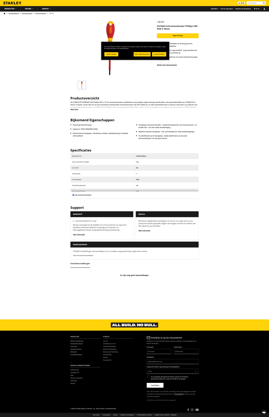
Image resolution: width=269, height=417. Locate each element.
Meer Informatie (144, 231)
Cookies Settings (111, 54)
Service (45, 9)
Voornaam (150, 347)
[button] (188, 409)
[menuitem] (10, 9)
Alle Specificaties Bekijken (83, 195)
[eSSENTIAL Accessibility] (241, 3)
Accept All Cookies (159, 54)
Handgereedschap (14, 13)
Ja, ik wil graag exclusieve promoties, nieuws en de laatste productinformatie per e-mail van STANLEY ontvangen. (169, 378)
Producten (9, 9)
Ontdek (28, 9)
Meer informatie (79, 235)
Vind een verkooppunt (226, 9)
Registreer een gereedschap (243, 9)
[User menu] (264, 9)
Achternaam (178, 347)
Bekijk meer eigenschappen (167, 65)
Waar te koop (178, 36)
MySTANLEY (214, 9)
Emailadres (150, 357)
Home (4, 13)
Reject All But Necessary (142, 54)
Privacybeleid (179, 394)
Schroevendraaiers (27, 13)
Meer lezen (74, 109)
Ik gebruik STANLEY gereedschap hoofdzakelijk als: (163, 367)
